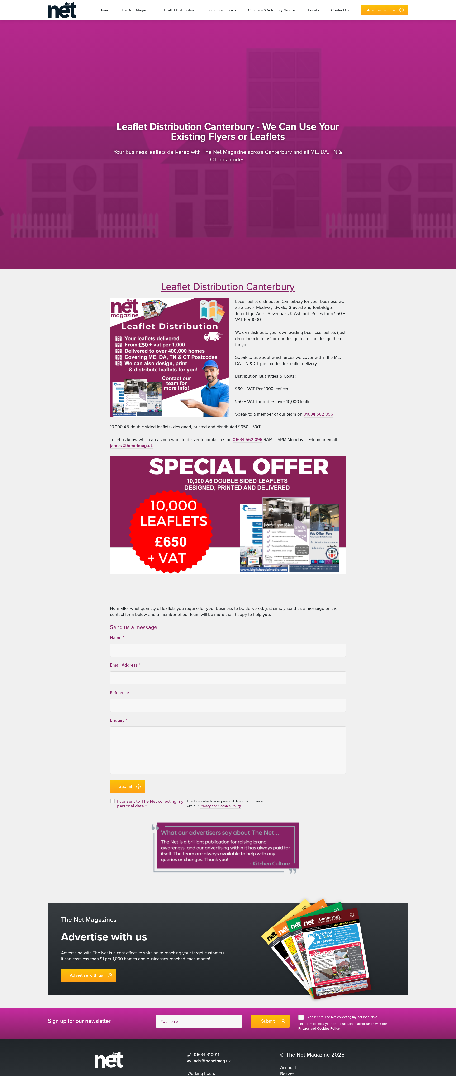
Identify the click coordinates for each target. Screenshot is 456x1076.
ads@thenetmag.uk (212, 1060)
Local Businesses (222, 10)
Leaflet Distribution (179, 10)
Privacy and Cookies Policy (220, 806)
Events (313, 10)
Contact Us (340, 10)
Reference (119, 692)
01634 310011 (206, 1054)
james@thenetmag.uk (131, 445)
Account (288, 1067)
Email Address (125, 665)
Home (104, 10)
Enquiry (118, 720)
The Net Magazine (137, 10)
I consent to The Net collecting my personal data (342, 1017)
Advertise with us (381, 10)
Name (117, 637)
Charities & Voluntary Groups (271, 10)
